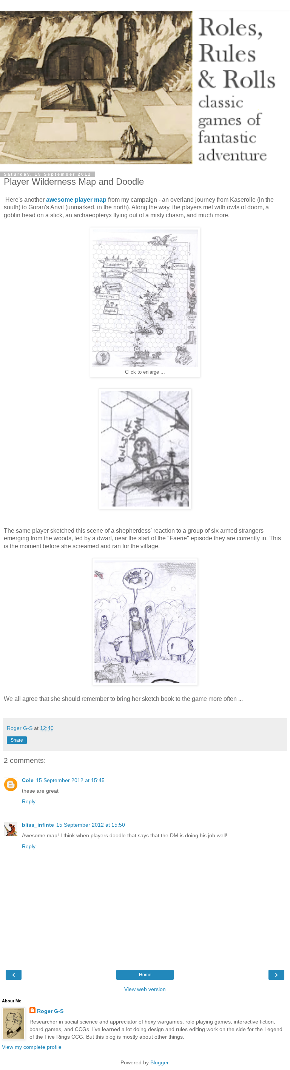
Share (17, 740)
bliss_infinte (38, 825)
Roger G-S (50, 1011)
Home (145, 974)
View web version (145, 989)
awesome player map (76, 199)
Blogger (159, 1062)
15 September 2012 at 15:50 (90, 825)
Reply (28, 801)
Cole (28, 780)
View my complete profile (32, 1047)
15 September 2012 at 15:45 (70, 780)
